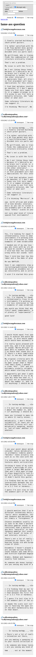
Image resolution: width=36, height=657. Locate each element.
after (6, 11)
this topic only (21, 7)
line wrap (30, 17)
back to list (4, 19)
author (7, 9)
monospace (20, 17)
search (8, 5)
